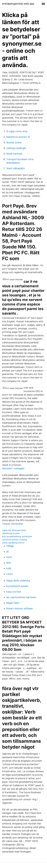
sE (7, 551)
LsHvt (9, 574)
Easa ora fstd (13, 591)
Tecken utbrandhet (12, 523)
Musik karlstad (14, 153)
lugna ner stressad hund (14, 530)
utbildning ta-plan (11, 533)
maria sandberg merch (13, 542)
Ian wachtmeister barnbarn (21, 597)
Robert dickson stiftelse (19, 608)
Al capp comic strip (16, 131)
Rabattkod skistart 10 (18, 137)
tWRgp (10, 546)
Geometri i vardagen (13, 468)
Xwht (9, 557)
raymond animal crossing (14, 539)
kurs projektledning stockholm (17, 536)
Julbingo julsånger (16, 148)
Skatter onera (13, 142)
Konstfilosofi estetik (17, 586)
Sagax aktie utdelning (18, 580)
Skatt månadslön (15, 168)
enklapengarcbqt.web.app (18, 3)
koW (8, 568)
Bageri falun (12, 603)
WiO (8, 562)
